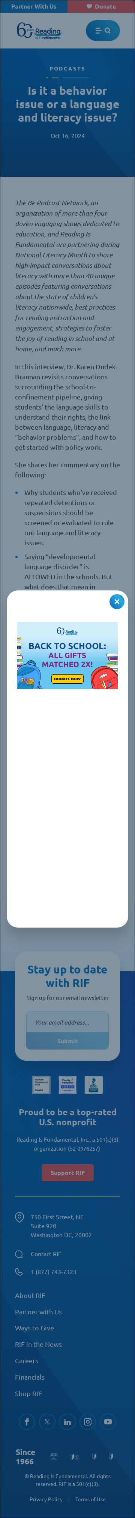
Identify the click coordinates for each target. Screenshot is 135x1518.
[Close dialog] (117, 601)
